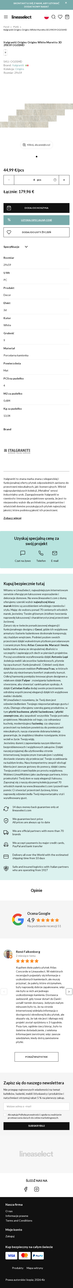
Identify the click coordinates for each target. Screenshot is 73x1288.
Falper (26, 680)
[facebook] (25, 1189)
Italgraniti (18, 65)
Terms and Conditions (18, 1220)
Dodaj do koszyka (36, 207)
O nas (9, 1211)
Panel (6, 26)
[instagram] (36, 1189)
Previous (4, 991)
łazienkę (37, 723)
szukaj (53, 17)
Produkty (17, 1268)
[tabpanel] (36, 115)
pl (46, 17)
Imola (64, 645)
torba (67, 17)
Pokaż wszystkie (36, 1056)
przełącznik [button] (6, 17)
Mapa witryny (35, 1268)
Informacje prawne (16, 1215)
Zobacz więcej (12, 518)
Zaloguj (9, 1236)
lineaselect (22, 17)
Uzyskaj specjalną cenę (30, 219)
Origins (19, 69)
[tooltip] (23, 556)
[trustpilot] (47, 1189)
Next (69, 991)
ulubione (60, 17)
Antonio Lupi (59, 656)
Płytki (16, 26)
